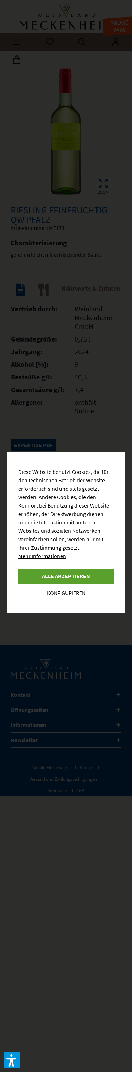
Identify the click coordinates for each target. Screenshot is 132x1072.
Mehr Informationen (42, 556)
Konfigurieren (66, 592)
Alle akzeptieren (66, 576)
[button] (12, 1060)
